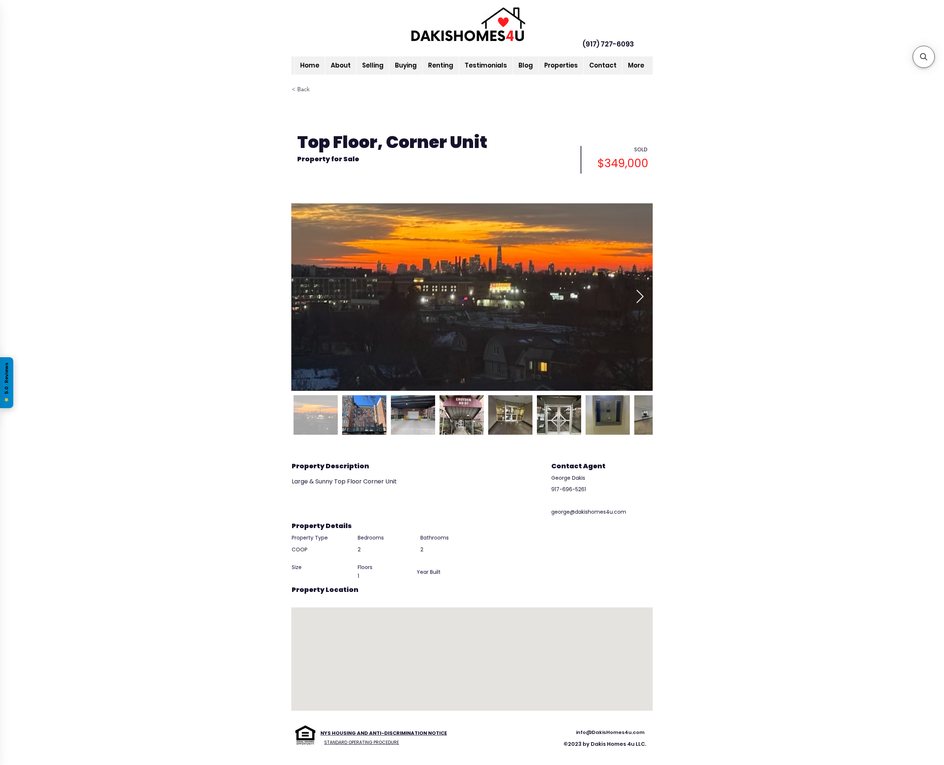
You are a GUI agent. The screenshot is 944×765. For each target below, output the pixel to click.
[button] (924, 57)
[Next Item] (640, 297)
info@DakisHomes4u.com (610, 732)
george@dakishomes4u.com (588, 512)
